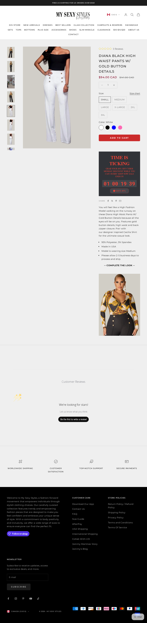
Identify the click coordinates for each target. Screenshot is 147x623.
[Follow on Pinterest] (23, 598)
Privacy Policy (115, 517)
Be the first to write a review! (73, 419)
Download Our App (83, 504)
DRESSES (48, 25)
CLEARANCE (104, 30)
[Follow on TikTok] (38, 598)
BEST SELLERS (63, 25)
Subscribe (18, 586)
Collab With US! (81, 539)
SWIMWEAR (131, 25)
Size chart (135, 93)
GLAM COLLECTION (84, 25)
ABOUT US (133, 30)
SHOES (73, 30)
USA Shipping (80, 529)
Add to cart (119, 138)
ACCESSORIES (59, 30)
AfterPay (77, 524)
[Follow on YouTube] (30, 598)
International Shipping (85, 534)
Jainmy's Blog (80, 549)
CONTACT (73, 34)
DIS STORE (14, 25)
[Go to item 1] (11, 52)
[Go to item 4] (11, 97)
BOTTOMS (29, 30)
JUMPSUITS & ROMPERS (109, 25)
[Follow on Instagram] (15, 598)
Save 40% (121, 191)
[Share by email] (120, 201)
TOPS (18, 30)
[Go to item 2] (11, 66)
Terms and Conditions (120, 522)
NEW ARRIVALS (31, 25)
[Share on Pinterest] (116, 201)
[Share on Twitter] (112, 201)
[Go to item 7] (11, 139)
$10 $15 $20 (119, 30)
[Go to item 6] (11, 125)
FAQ (74, 514)
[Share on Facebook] (108, 201)
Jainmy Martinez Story (84, 544)
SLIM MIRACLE (87, 30)
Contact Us (78, 509)
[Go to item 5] (11, 111)
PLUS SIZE (43, 30)
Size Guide (78, 519)
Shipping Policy (116, 512)
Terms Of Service (117, 527)
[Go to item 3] (11, 82)
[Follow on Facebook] (8, 598)
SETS (10, 30)
